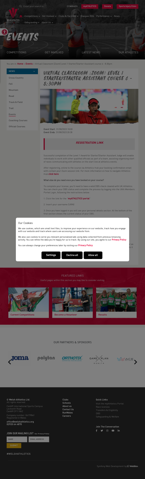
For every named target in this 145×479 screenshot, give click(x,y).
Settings (51, 255)
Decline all (72, 255)
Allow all (93, 255)
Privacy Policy (119, 240)
